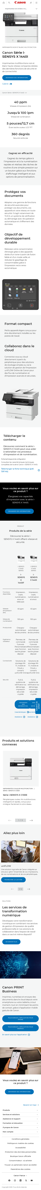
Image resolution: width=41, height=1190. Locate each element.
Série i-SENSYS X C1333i (15, 795)
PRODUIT (20, 526)
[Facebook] (9, 1180)
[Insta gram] (15, 1180)
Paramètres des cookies (20, 1169)
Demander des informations (17, 77)
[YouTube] (32, 1180)
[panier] (3, 3)
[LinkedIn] (20, 1180)
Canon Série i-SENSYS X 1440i (13, 93)
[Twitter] (26, 1180)
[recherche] (9, 3)
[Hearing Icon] (31, 3)
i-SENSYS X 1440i (33, 577)
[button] (9, 820)
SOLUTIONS (6, 901)
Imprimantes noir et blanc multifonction (19, 47)
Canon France (20, 1176)
